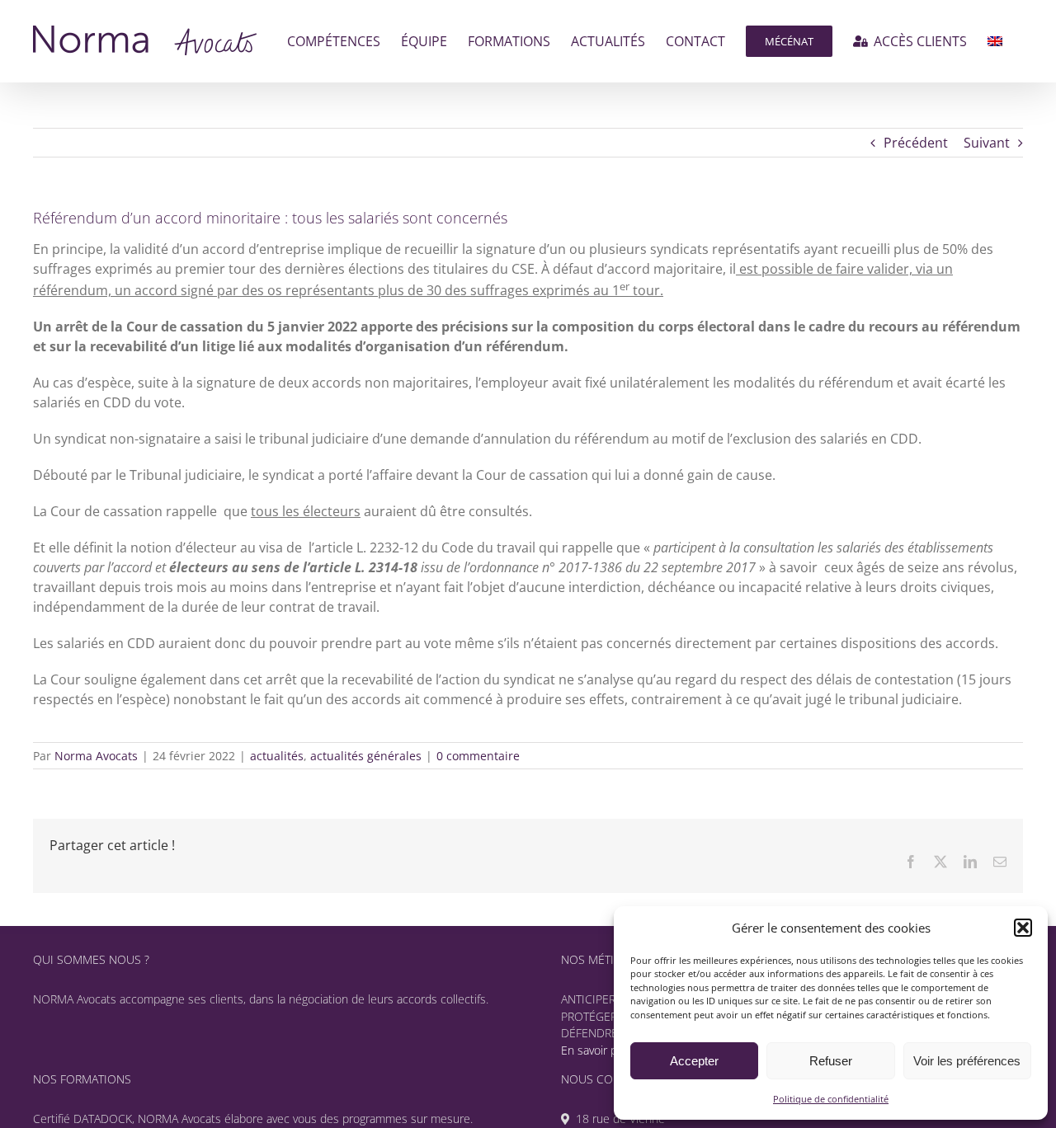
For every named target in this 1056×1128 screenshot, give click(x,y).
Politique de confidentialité (831, 1099)
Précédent (916, 143)
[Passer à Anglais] (995, 41)
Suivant (987, 143)
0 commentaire (478, 756)
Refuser (830, 1061)
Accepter (694, 1061)
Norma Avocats (96, 756)
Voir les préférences (967, 1061)
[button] (1023, 927)
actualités (277, 756)
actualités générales (366, 756)
